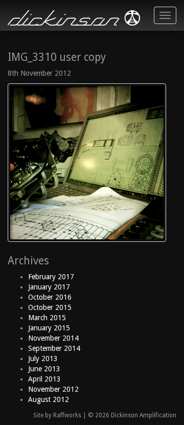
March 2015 (47, 318)
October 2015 (50, 307)
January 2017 (49, 287)
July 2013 (43, 358)
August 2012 (48, 399)
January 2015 (49, 328)
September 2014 (54, 348)
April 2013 (44, 379)
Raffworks (67, 415)
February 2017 (51, 277)
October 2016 (50, 297)
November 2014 (53, 338)
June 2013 (44, 369)
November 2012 (53, 389)
